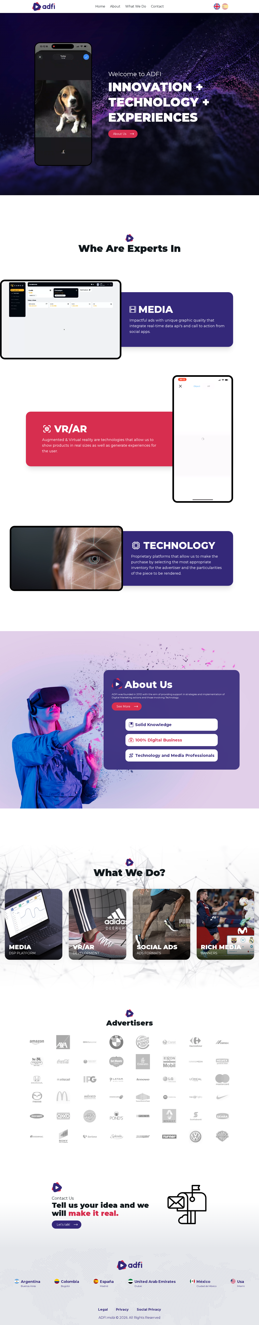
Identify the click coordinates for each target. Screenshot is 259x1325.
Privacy (122, 1309)
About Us (119, 134)
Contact (157, 6)
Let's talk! (63, 1224)
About (115, 6)
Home (100, 6)
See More (123, 706)
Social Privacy (149, 1309)
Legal (103, 1309)
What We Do (135, 6)
